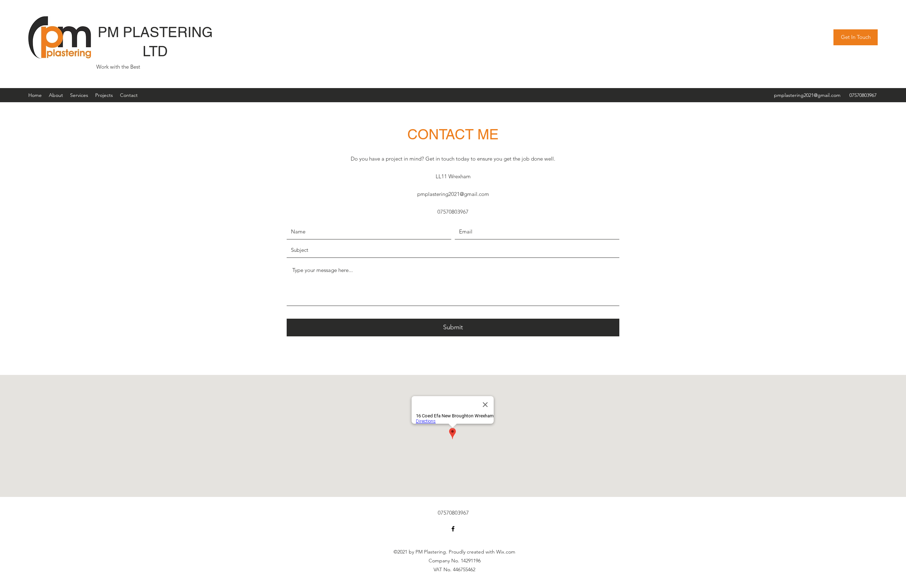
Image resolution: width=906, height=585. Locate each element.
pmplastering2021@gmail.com (807, 95)
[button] (855, 37)
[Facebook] (453, 528)
